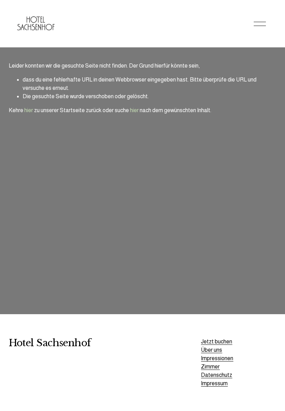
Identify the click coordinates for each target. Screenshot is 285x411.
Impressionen (217, 358)
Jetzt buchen (216, 341)
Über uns (211, 350)
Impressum (214, 383)
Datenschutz (216, 375)
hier (28, 110)
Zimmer (210, 367)
